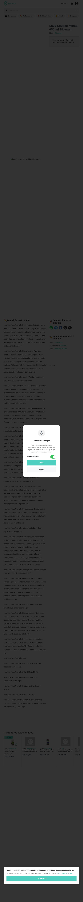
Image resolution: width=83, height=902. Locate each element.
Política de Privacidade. (65, 873)
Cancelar (41, 470)
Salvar (41, 463)
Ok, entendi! (41, 879)
